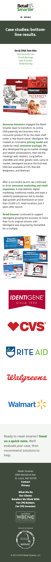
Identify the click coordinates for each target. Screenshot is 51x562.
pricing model (35, 142)
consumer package (31, 145)
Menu (27, 17)
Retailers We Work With (25, 499)
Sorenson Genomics (14, 124)
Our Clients (25, 495)
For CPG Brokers (25, 502)
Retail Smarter (26, 7)
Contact (25, 481)
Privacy (25, 485)
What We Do (25, 492)
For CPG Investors (25, 506)
